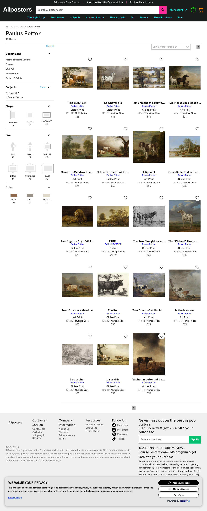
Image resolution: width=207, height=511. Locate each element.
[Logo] (17, 10)
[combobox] (97, 10)
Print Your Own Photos (66, 2)
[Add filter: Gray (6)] (30, 194)
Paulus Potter (33, 27)
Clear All (50, 46)
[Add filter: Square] (30, 115)
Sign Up (195, 439)
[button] (66, 2)
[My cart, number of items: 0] (201, 9)
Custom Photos (95, 17)
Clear (43, 87)
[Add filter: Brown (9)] (14, 194)
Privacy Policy (15, 497)
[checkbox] (13, 149)
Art (8, 27)
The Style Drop (36, 17)
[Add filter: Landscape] (47, 115)
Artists (16, 27)
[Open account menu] (185, 10)
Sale (180, 17)
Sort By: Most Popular (165, 47)
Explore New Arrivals (141, 2)
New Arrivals (117, 17)
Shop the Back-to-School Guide (105, 2)
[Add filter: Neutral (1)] (47, 194)
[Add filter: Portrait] (13, 115)
